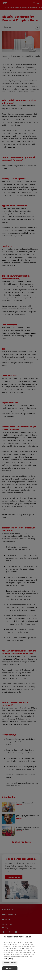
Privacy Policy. (9, 959)
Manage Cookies (10, 962)
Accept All (9, 968)
